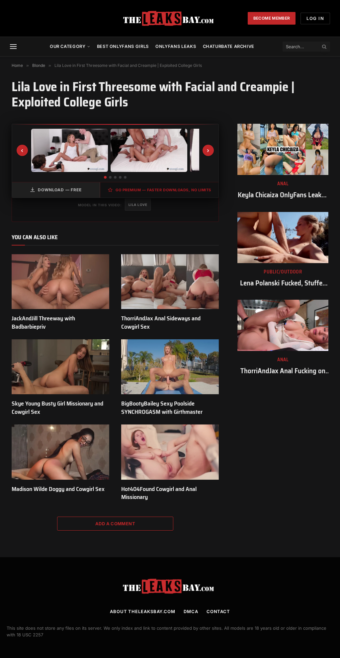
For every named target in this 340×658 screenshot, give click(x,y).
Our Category (68, 46)
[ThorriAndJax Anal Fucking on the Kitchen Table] (282, 325)
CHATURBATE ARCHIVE (229, 46)
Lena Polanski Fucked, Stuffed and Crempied (283, 283)
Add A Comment (115, 523)
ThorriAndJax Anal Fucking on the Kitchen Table (282, 371)
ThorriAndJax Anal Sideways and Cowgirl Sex (161, 322)
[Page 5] (125, 177)
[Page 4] (120, 177)
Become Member (271, 18)
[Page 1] (105, 177)
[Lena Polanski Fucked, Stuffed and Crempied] (282, 237)
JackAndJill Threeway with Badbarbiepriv (43, 322)
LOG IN (315, 18)
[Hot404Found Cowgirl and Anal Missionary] (170, 451)
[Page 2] (110, 177)
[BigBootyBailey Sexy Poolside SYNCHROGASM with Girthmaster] (170, 366)
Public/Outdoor (283, 271)
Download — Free (60, 189)
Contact (218, 611)
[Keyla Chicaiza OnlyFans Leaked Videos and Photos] (282, 149)
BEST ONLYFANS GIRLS (123, 46)
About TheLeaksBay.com (142, 611)
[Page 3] (115, 177)
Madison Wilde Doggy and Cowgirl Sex (58, 489)
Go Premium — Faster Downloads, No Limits (163, 190)
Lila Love (137, 205)
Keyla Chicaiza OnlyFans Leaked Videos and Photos (283, 195)
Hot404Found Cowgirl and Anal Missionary (159, 493)
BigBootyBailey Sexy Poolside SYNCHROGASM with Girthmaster (162, 408)
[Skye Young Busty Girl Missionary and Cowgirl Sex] (60, 366)
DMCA (191, 611)
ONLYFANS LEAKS (175, 46)
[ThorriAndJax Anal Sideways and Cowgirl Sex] (170, 281)
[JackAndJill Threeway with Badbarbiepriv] (60, 281)
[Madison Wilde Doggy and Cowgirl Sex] (60, 451)
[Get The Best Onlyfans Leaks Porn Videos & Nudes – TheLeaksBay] (170, 18)
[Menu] (13, 46)
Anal (283, 183)
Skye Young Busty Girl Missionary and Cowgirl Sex (57, 408)
